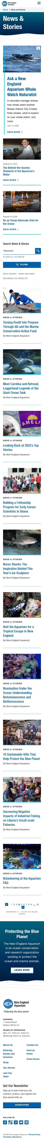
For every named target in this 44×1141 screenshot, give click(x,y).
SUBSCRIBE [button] (22, 1105)
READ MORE (14, 132)
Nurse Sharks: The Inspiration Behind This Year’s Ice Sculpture (18, 568)
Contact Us (32, 1045)
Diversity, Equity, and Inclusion (9, 1053)
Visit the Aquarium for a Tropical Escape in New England (18, 631)
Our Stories (9, 1067)
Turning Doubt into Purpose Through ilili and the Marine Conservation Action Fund (21, 326)
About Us (8, 1045)
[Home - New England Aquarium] (9, 3)
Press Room (33, 1059)
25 (38, 904)
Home (5, 10)
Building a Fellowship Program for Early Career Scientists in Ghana (19, 507)
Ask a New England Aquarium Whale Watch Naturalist (21, 86)
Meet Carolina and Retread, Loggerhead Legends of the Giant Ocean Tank (21, 388)
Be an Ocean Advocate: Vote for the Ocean (20, 222)
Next (23, 907)
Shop (6, 1062)
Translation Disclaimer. (12, 1137)
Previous (6, 904)
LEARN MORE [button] (22, 970)
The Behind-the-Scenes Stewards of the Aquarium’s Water (18, 171)
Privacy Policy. (34, 1134)
